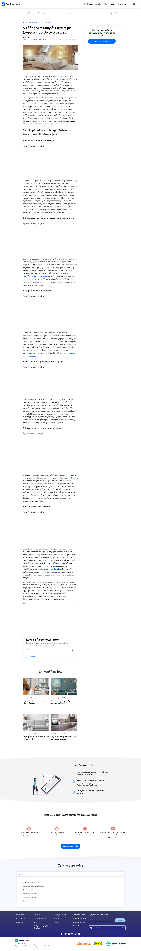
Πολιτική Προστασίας (36, 946)
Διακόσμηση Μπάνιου (30, 897)
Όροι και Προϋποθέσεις (22, 946)
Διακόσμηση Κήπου (29, 890)
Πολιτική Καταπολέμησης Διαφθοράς (54, 946)
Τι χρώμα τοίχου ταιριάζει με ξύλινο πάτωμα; (35, 679)
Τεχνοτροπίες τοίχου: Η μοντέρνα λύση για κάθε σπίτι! (64, 679)
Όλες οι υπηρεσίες (40, 918)
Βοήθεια (56, 922)
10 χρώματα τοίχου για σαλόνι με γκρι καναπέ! (35, 715)
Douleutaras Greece (79, 918)
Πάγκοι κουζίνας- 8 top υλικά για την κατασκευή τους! (63, 715)
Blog (35, 922)
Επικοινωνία (19, 926)
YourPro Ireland (78, 926)
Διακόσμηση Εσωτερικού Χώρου (33, 886)
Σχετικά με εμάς (20, 918)
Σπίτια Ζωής (19, 922)
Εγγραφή (57, 918)
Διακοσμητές (27, 901)
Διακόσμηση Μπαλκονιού (31, 882)
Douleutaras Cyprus (79, 922)
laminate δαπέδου (53, 569)
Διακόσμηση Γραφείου (30, 893)
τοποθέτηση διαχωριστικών (35, 276)
